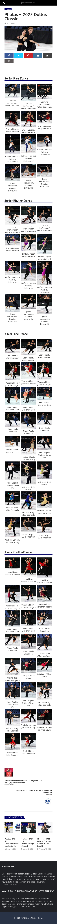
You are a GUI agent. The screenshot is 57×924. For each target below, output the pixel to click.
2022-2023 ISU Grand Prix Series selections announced (34, 791)
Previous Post (9, 784)
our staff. (31, 906)
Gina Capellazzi (8, 904)
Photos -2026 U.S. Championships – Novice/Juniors (12, 842)
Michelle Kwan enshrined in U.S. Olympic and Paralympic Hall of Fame (23, 782)
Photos (8, 9)
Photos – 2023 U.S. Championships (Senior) (27, 842)
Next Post (49, 794)
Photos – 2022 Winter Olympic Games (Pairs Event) (44, 842)
